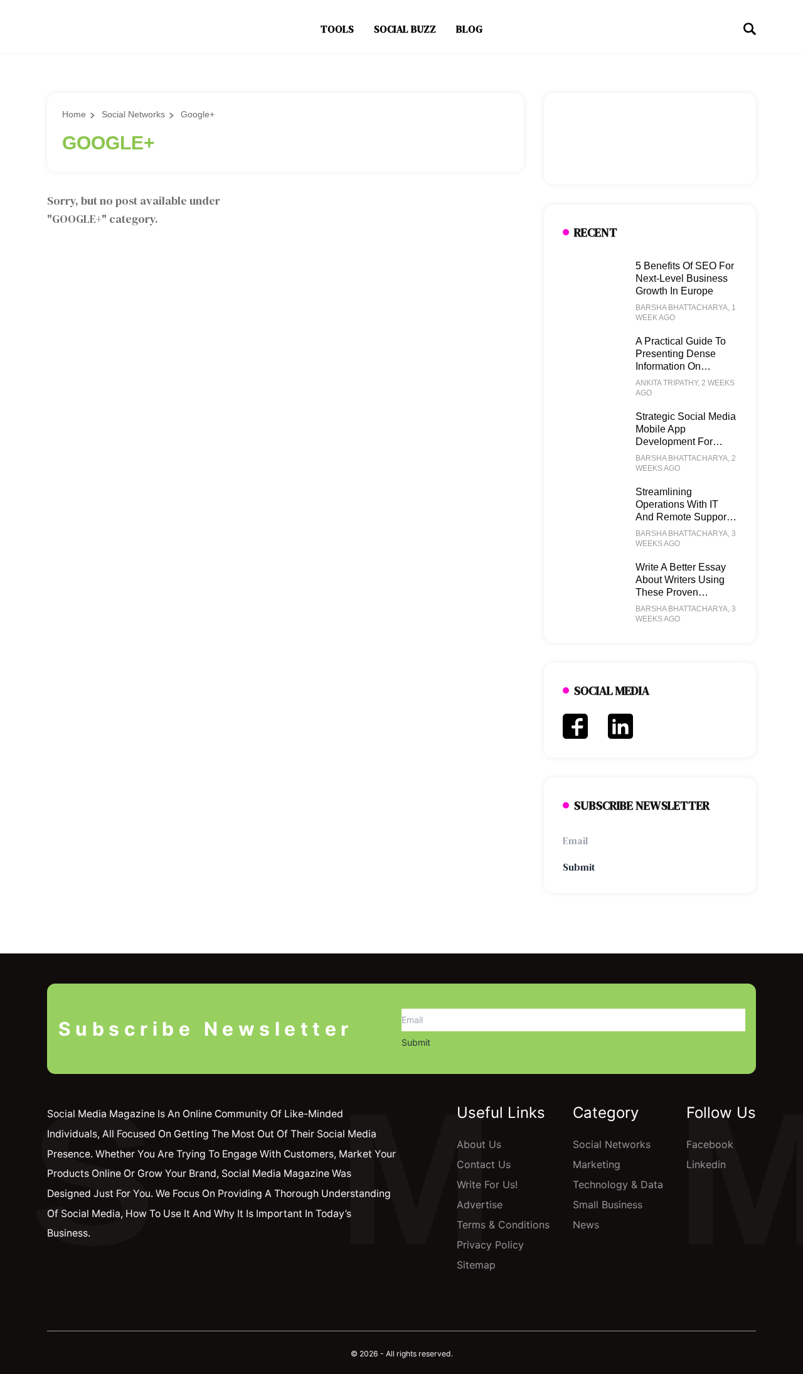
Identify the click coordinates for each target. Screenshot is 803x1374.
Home (74, 114)
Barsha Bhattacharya (681, 307)
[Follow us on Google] (650, 139)
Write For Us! (487, 1184)
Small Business (607, 1204)
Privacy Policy (490, 1244)
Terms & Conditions (503, 1224)
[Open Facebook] (575, 726)
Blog (469, 29)
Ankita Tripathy (666, 382)
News (586, 1224)
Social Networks (133, 114)
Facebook (709, 1144)
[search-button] (749, 29)
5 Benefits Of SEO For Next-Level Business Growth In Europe (684, 278)
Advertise (480, 1204)
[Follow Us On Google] (116, 1268)
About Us (479, 1144)
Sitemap (476, 1265)
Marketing (596, 1164)
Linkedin (706, 1164)
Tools (337, 29)
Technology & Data (618, 1184)
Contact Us (484, 1164)
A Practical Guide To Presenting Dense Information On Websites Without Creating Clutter (680, 366)
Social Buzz (405, 29)
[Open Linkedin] (620, 726)
